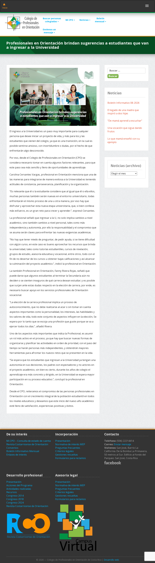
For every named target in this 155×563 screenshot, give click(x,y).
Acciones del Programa (19, 485)
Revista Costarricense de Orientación (27, 444)
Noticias (84, 19)
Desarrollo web (111, 559)
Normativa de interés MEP (70, 444)
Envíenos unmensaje (49, 31)
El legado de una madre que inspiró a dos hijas (123, 111)
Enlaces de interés (16, 454)
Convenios (12, 447)
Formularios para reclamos (70, 458)
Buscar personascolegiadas (52, 20)
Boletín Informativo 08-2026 (123, 102)
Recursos (11, 492)
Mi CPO (70, 19)
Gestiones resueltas (66, 454)
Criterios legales (64, 451)
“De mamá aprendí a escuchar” (124, 120)
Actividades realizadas (18, 488)
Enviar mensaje (122, 444)
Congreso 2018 (15, 499)
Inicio (4, 8)
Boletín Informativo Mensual (22, 451)
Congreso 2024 (15, 502)
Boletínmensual (100, 20)
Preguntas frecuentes (67, 447)
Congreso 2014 (15, 495)
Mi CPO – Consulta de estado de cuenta (28, 440)
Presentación (62, 440)
